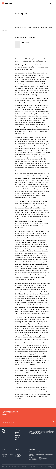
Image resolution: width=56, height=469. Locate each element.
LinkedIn (18, 454)
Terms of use (14, 466)
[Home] (3, 3)
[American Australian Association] (33, 458)
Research (18, 432)
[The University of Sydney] (43, 458)
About (17, 437)
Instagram (19, 455)
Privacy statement (6, 466)
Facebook (19, 451)
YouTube (18, 456)
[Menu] (53, 3)
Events (17, 436)
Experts (17, 439)
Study (17, 434)
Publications (18, 8)
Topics (17, 430)
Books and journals (28, 8)
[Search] (50, 3)
